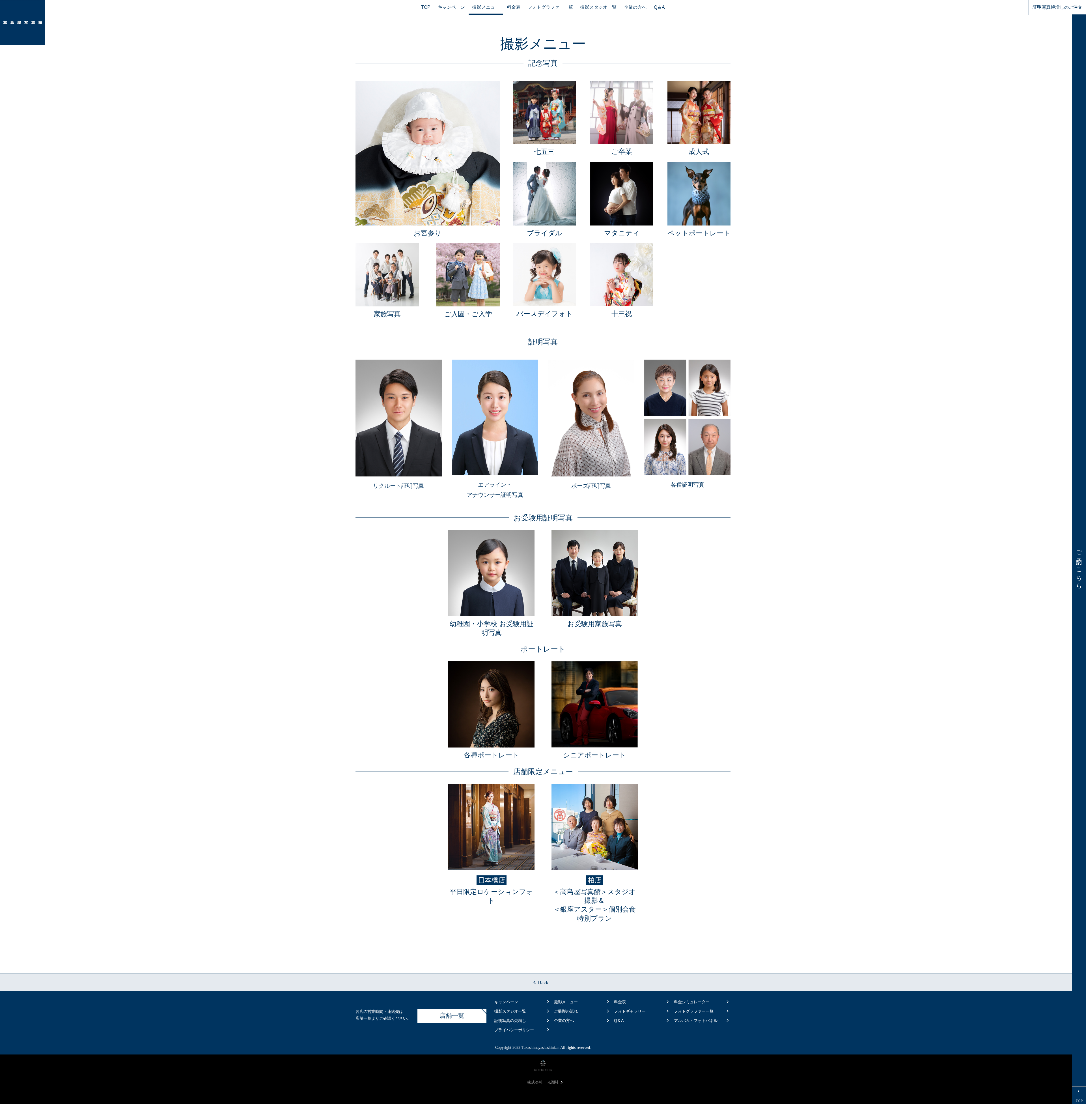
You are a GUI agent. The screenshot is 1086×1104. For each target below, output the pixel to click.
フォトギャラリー (630, 1011)
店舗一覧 (451, 1015)
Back (543, 982)
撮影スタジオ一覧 (598, 7)
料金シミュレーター (692, 1002)
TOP (425, 7)
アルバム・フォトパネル (695, 1021)
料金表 (513, 7)
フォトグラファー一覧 (550, 7)
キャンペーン (451, 7)
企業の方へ (635, 7)
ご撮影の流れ (566, 1011)
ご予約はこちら (1079, 566)
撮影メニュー (485, 7)
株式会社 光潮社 (543, 1082)
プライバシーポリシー (514, 1030)
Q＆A (659, 7)
